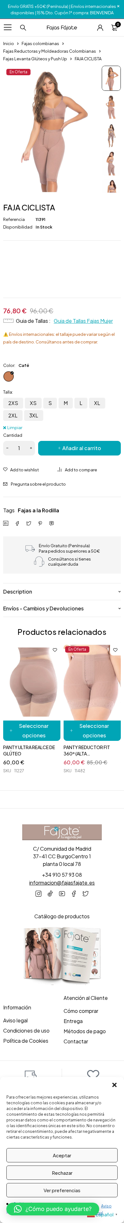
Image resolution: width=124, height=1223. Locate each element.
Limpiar (14, 427)
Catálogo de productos (62, 916)
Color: (9, 365)
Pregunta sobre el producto (38, 484)
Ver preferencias (62, 1190)
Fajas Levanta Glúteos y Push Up (35, 58)
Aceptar (62, 1155)
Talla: (8, 392)
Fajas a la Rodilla (38, 510)
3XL (33, 415)
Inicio (8, 43)
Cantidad (12, 435)
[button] (114, 1085)
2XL (12, 415)
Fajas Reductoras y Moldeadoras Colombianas (49, 51)
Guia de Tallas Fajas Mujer (83, 320)
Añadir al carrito (81, 448)
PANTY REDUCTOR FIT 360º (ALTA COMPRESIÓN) (87, 753)
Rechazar (62, 1173)
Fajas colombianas (40, 43)
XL (97, 403)
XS (33, 403)
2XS (13, 403)
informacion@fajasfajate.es (62, 882)
